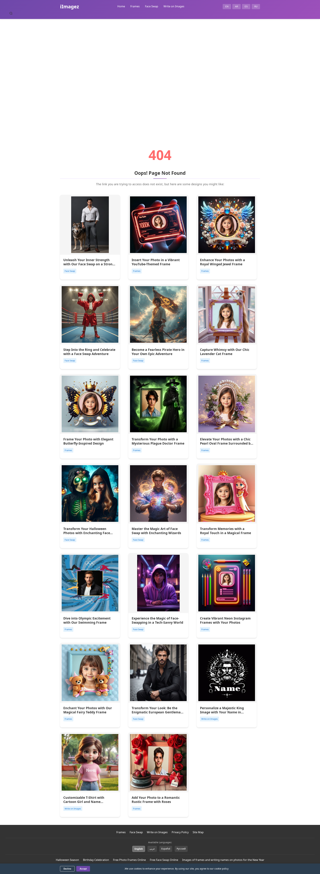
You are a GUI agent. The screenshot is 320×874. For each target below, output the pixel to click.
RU (255, 6)
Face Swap (151, 6)
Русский (181, 848)
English (138, 848)
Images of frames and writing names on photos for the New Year (223, 860)
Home (121, 6)
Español (165, 848)
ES (246, 6)
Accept (83, 869)
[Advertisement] (160, 74)
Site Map (198, 832)
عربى (152, 848)
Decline (67, 869)
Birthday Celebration (96, 860)
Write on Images (174, 6)
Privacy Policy (180, 832)
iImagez (69, 6)
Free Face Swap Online (164, 860)
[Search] (11, 13)
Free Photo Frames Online (129, 860)
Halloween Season (67, 860)
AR (236, 6)
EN (226, 6)
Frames (135, 6)
